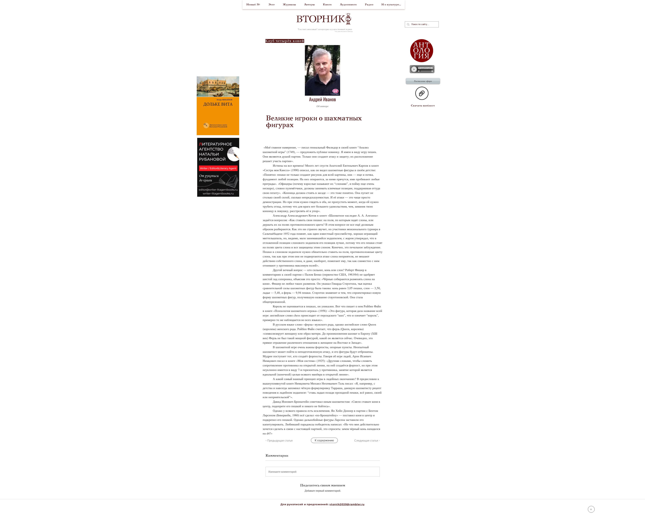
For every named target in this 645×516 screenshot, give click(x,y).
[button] (363, 106)
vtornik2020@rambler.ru (346, 504)
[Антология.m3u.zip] (421, 94)
